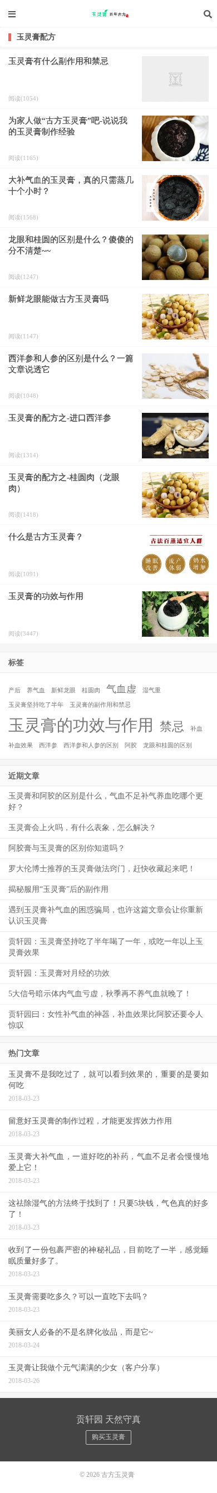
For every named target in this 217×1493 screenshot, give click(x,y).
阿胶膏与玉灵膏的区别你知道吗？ (66, 848)
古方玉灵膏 (108, 13)
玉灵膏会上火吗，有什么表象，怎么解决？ (82, 827)
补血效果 (20, 745)
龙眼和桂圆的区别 (167, 745)
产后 (14, 690)
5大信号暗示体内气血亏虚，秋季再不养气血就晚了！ (99, 994)
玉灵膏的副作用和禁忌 (100, 705)
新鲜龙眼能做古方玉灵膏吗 (58, 298)
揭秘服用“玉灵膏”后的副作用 (58, 889)
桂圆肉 (91, 690)
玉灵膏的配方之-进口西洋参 (59, 417)
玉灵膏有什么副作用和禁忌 (58, 61)
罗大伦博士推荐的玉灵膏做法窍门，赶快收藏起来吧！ (101, 869)
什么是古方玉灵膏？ (45, 536)
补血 (196, 729)
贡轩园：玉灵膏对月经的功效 (59, 973)
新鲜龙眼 (63, 690)
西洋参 (48, 745)
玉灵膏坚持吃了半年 (35, 705)
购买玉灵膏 (108, 1437)
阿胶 (131, 745)
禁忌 (172, 726)
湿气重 (151, 690)
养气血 (36, 690)
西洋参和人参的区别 (91, 745)
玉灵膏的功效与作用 (45, 596)
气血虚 (121, 689)
